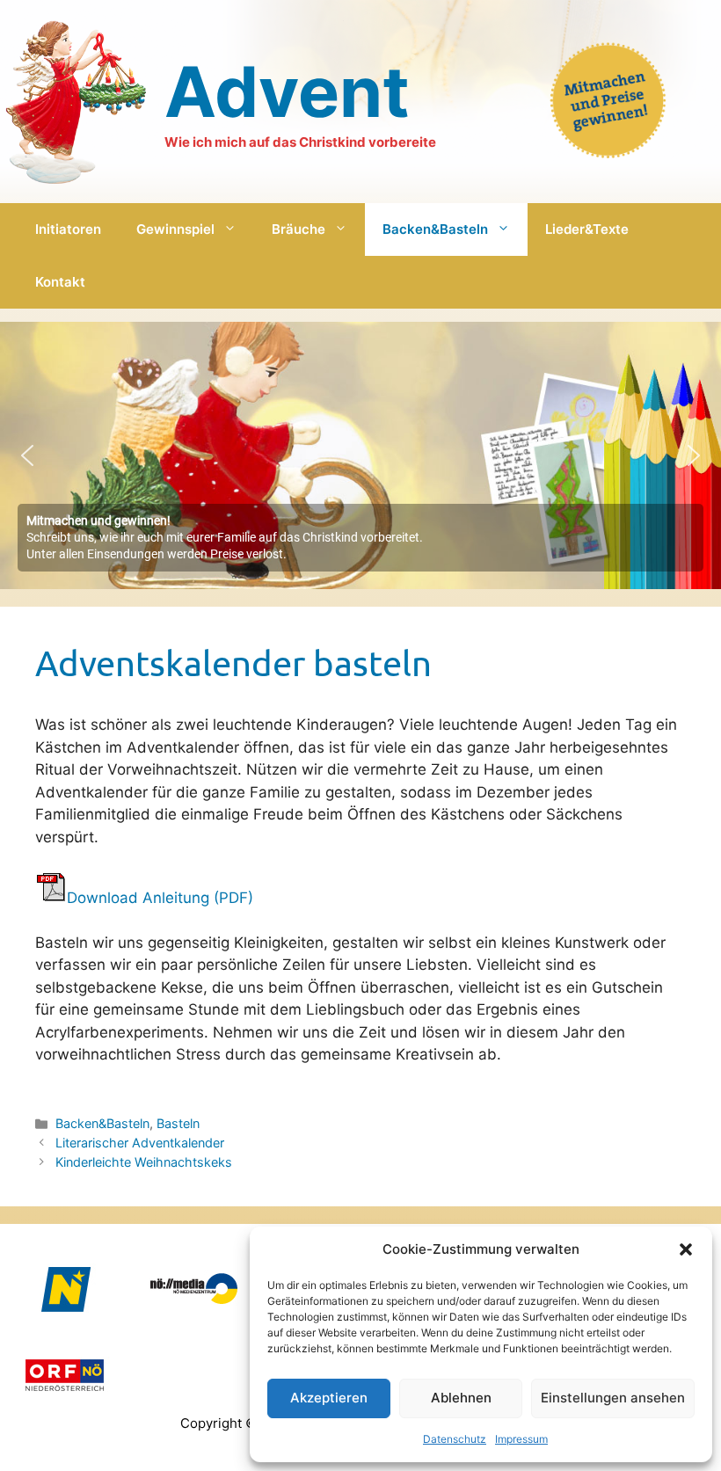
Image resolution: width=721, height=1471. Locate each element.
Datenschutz (454, 1439)
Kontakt (60, 281)
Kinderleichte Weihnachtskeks (143, 1161)
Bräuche (298, 229)
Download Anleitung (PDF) (160, 898)
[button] (686, 1249)
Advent (287, 91)
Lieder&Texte (587, 229)
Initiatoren (68, 229)
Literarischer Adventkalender (139, 1142)
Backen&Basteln (435, 229)
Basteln (178, 1123)
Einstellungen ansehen (613, 1397)
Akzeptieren (329, 1397)
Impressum (521, 1439)
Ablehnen (461, 1397)
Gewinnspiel (175, 229)
